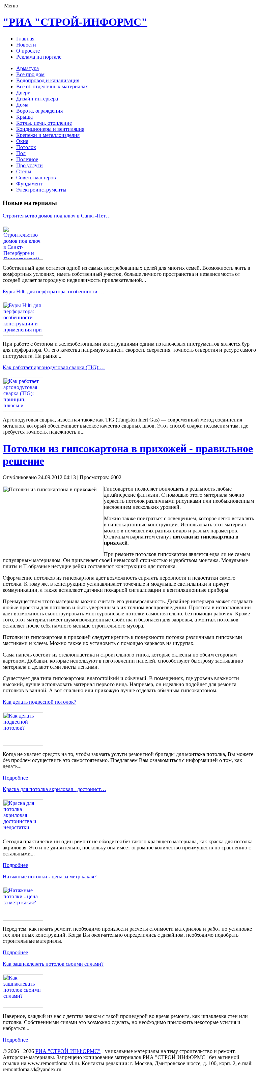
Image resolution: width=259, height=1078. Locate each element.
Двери (23, 92)
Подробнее (15, 778)
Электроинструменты (41, 190)
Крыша (24, 117)
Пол (21, 153)
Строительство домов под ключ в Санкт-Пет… (57, 215)
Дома (22, 105)
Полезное (27, 159)
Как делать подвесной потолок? (39, 702)
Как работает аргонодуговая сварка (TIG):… (54, 367)
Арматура (27, 68)
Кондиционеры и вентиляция (50, 129)
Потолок (26, 147)
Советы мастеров (36, 177)
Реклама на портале (38, 57)
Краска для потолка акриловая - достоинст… (54, 789)
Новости (26, 45)
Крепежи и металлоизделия (48, 135)
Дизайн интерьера (37, 98)
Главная (25, 38)
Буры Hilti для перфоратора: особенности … (53, 291)
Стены (23, 171)
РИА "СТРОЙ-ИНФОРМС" (67, 1051)
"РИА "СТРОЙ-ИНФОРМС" (75, 22)
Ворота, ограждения (39, 111)
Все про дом (30, 74)
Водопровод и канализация (47, 80)
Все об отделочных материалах (52, 86)
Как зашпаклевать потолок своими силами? (53, 964)
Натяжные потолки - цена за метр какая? (49, 876)
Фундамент (29, 183)
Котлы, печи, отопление (44, 123)
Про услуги (29, 165)
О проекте (28, 51)
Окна (22, 141)
